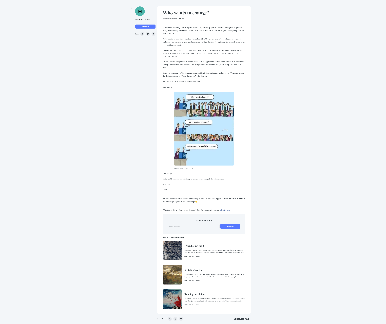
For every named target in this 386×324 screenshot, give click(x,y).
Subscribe (145, 26)
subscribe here (225, 210)
